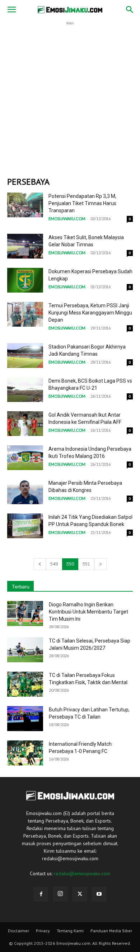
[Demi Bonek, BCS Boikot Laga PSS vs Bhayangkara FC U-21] (25, 389)
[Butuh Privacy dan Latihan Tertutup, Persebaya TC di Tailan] (25, 718)
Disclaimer (18, 930)
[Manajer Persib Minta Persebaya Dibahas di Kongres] (25, 491)
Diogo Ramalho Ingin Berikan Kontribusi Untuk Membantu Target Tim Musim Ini (88, 612)
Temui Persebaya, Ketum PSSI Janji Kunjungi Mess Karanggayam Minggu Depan (90, 313)
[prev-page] (40, 564)
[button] (11, 9)
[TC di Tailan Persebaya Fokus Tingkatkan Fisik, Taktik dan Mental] (25, 684)
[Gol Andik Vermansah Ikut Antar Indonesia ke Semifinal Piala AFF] (25, 423)
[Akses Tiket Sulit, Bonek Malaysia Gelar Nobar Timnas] (25, 246)
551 (86, 564)
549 (54, 564)
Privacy (43, 930)
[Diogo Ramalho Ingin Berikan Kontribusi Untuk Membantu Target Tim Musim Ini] (25, 613)
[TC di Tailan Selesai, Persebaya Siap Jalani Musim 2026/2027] (25, 649)
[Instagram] (60, 894)
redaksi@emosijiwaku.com (82, 873)
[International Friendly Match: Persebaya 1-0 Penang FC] (25, 753)
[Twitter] (80, 894)
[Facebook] (41, 894)
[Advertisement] (70, 97)
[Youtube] (99, 894)
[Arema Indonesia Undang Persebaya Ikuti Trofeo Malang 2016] (25, 457)
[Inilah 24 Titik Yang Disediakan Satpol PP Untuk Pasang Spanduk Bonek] (25, 525)
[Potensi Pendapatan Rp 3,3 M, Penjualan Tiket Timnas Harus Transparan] (25, 205)
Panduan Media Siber (111, 930)
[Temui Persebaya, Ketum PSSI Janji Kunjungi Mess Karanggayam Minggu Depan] (25, 314)
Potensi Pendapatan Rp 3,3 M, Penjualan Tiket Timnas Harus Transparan (82, 203)
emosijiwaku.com (66, 218)
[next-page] (100, 564)
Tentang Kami (70, 930)
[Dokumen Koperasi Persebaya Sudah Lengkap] (25, 280)
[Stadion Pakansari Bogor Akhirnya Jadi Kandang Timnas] (25, 355)
